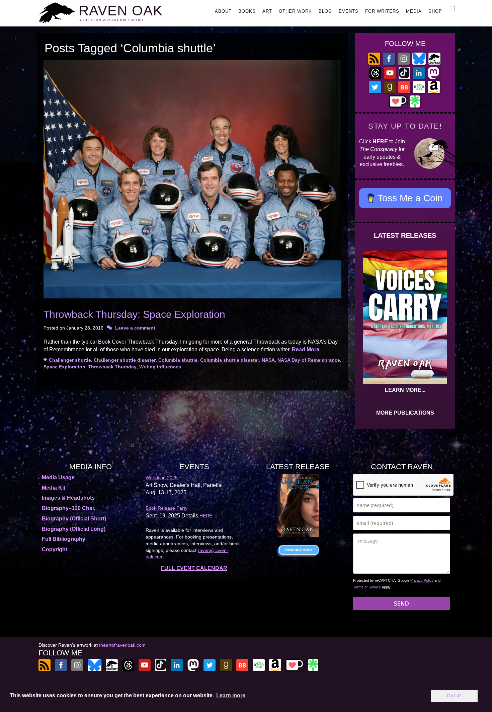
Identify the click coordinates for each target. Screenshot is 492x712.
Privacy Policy (421, 580)
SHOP (435, 11)
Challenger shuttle (70, 360)
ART (267, 11)
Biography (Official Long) (73, 529)
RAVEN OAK (121, 10)
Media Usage (58, 477)
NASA (268, 360)
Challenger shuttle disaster (125, 360)
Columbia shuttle (177, 360)
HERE (380, 141)
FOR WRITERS (382, 11)
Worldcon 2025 (162, 477)
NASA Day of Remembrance (308, 360)
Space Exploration (64, 366)
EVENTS (348, 11)
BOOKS (247, 11)
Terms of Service (367, 587)
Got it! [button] (454, 695)
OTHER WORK (295, 11)
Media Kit (53, 488)
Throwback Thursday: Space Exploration (134, 314)
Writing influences (160, 366)
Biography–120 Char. (68, 508)
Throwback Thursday (112, 366)
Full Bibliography (63, 539)
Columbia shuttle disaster (229, 360)
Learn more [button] (230, 695)
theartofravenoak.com (122, 645)
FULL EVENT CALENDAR (194, 568)
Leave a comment (135, 328)
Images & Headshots (68, 498)
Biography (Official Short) (74, 518)
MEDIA (414, 11)
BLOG (325, 11)
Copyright (54, 549)
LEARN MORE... (405, 390)
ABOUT (223, 11)
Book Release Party (166, 508)
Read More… (308, 349)
